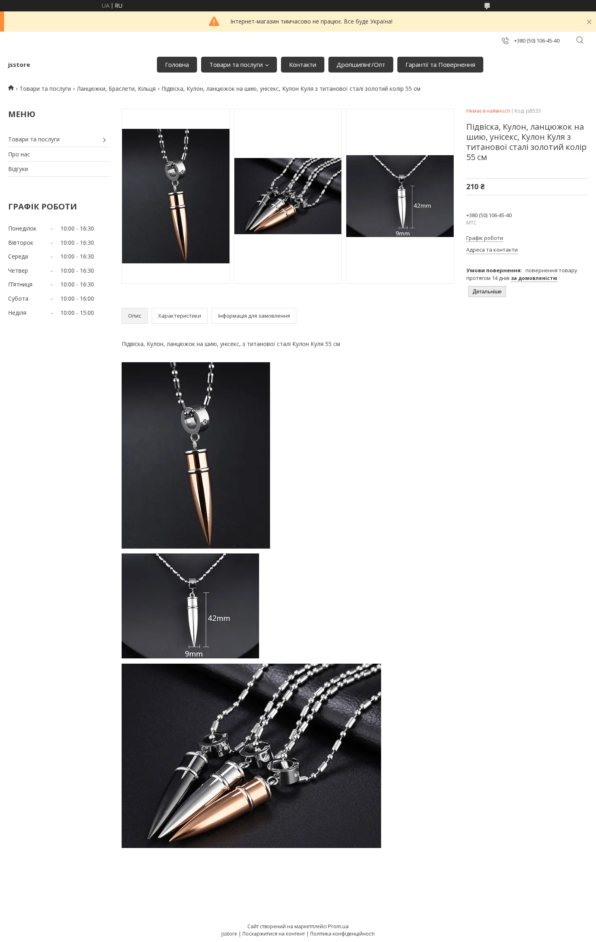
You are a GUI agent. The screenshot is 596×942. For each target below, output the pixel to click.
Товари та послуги (236, 64)
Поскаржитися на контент (273, 933)
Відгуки (18, 169)
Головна (177, 64)
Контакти (302, 64)
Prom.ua (338, 926)
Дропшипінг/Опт (361, 64)
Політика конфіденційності (342, 933)
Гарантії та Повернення (440, 64)
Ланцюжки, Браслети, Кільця (116, 88)
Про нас (19, 154)
